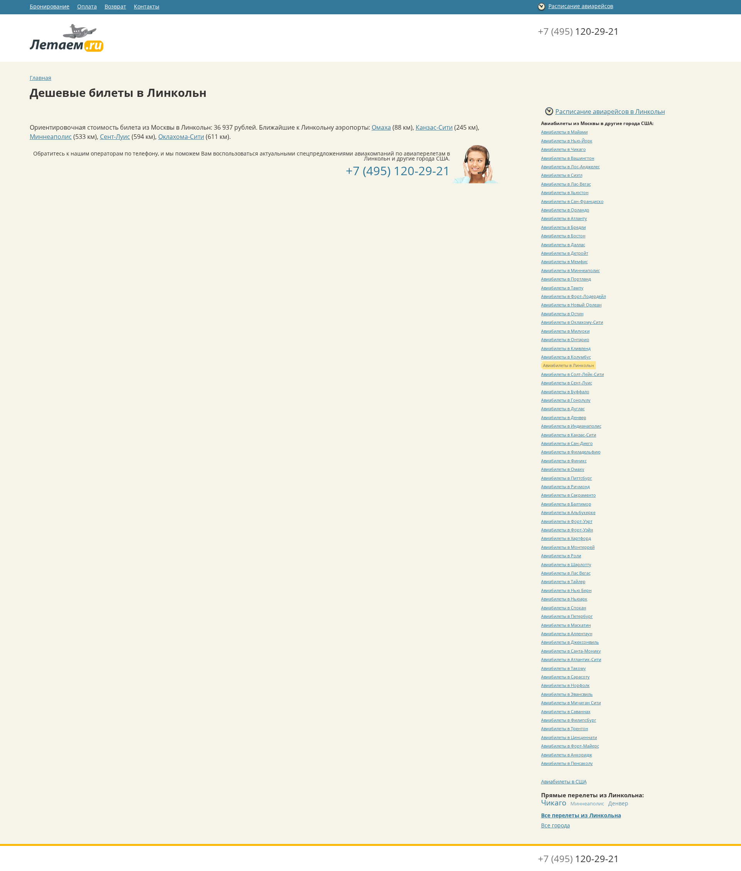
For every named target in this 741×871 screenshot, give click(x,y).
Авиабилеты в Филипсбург (568, 720)
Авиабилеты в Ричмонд (565, 486)
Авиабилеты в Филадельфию (571, 452)
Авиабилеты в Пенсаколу (567, 763)
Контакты (146, 6)
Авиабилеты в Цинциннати (569, 737)
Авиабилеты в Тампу (562, 288)
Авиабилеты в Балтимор (566, 504)
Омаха (381, 127)
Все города (555, 825)
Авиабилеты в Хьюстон (565, 192)
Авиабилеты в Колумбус (566, 357)
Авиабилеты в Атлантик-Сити (571, 659)
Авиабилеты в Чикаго (563, 149)
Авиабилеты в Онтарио (565, 339)
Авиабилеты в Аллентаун (566, 633)
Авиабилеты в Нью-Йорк (566, 141)
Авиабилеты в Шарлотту (566, 564)
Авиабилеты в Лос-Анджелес (570, 166)
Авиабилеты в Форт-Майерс (570, 746)
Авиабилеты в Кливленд (565, 348)
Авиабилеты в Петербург (567, 616)
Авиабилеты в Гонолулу (565, 400)
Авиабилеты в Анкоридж (566, 755)
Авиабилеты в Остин (562, 313)
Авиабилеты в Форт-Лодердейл (573, 296)
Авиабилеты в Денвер (563, 417)
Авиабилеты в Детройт (564, 253)
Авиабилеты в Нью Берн (566, 590)
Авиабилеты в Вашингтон (567, 158)
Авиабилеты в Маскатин (566, 625)
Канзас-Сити (434, 127)
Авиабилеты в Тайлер (563, 581)
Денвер (618, 803)
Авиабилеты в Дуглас (563, 408)
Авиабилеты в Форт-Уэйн (567, 530)
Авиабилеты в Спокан (563, 608)
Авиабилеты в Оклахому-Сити (572, 322)
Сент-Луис (115, 136)
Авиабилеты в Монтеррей (568, 547)
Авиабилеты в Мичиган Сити (571, 702)
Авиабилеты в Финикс (564, 460)
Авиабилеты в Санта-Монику (571, 651)
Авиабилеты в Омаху (562, 469)
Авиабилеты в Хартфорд (566, 538)
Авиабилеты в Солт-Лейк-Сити (572, 374)
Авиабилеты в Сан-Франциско (572, 201)
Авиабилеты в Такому (563, 668)
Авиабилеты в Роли (561, 555)
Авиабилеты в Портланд (566, 279)
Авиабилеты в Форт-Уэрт (566, 521)
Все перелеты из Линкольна (581, 815)
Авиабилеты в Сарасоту (565, 677)
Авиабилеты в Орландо (565, 210)
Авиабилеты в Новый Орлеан (571, 305)
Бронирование (49, 6)
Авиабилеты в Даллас (563, 244)
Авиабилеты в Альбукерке (568, 512)
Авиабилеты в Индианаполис (571, 426)
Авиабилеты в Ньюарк (564, 599)
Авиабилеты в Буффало (565, 391)
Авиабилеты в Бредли (563, 227)
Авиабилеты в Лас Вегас (565, 573)
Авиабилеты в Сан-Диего (567, 443)
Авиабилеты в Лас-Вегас (566, 184)
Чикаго (553, 802)
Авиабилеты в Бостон (563, 235)
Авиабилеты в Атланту (564, 218)
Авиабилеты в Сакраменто (568, 495)
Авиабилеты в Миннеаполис (570, 270)
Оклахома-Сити (181, 136)
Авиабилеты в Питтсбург (566, 478)
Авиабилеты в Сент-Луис (566, 383)
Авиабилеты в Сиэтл (561, 175)
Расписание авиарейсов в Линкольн (610, 111)
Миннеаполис (51, 136)
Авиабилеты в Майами (564, 132)
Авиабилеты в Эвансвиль (567, 694)
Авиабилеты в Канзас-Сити (568, 435)
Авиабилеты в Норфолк (565, 685)
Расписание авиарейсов (580, 6)
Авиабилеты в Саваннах (565, 711)
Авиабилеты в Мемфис (564, 261)
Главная (40, 77)
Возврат (115, 6)
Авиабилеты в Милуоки (565, 331)
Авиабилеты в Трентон (564, 728)
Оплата (87, 6)
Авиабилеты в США (564, 781)
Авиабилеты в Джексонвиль (570, 642)
